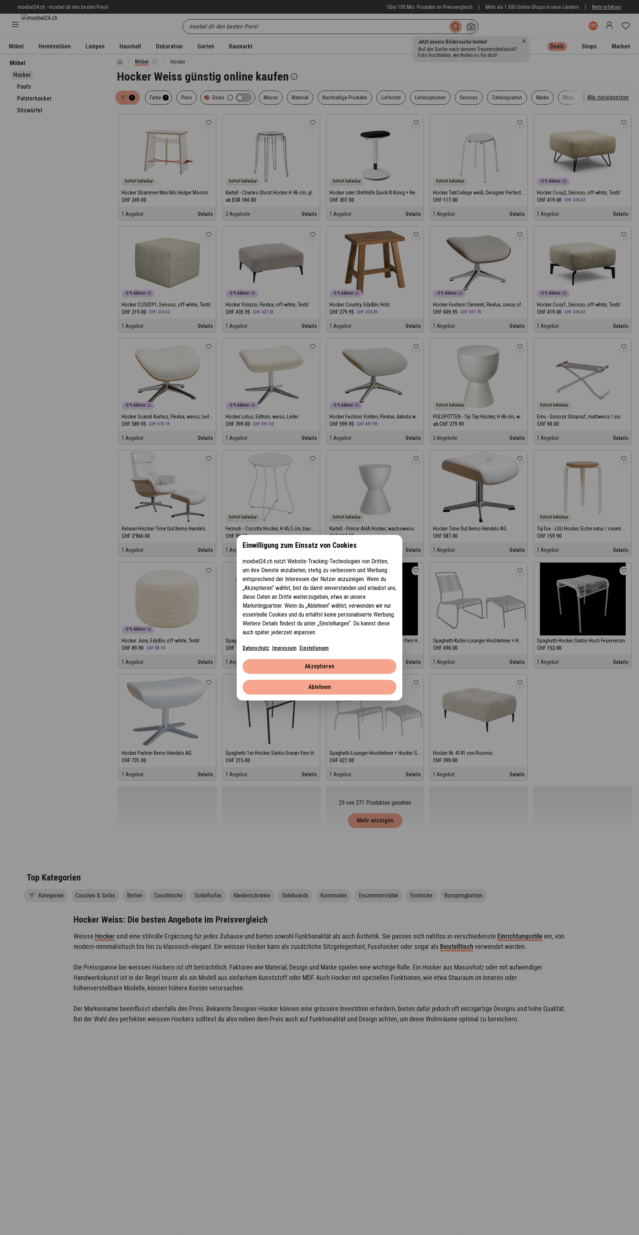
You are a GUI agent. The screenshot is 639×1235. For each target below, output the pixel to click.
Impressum (284, 648)
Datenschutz (256, 648)
